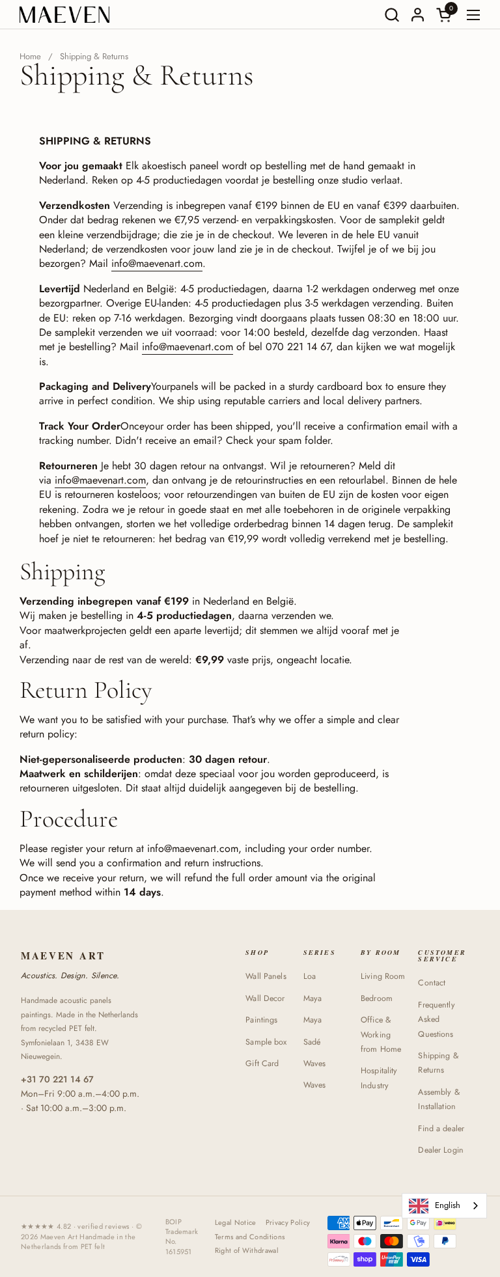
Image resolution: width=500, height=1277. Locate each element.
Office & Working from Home (381, 1034)
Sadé (312, 1042)
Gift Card (262, 1063)
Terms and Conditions (250, 1237)
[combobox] (444, 1205)
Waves (314, 1063)
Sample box (265, 1042)
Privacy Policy (288, 1223)
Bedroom (377, 998)
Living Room (383, 976)
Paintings (261, 1020)
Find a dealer (441, 1128)
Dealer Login (441, 1150)
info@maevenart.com (156, 263)
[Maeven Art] (64, 15)
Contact (431, 983)
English (447, 1205)
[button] (391, 15)
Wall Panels (265, 976)
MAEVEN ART (63, 956)
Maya (312, 998)
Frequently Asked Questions (436, 1019)
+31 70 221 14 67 (57, 1079)
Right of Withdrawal (247, 1251)
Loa (309, 976)
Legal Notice (236, 1223)
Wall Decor (265, 998)
